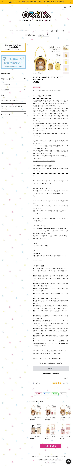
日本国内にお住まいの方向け (51, 374)
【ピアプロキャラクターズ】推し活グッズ (12, 107)
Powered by (48, 462)
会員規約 (63, 456)
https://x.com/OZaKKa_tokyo (46, 168)
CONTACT (44, 31)
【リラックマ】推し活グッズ (9, 101)
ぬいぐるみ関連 (5, 84)
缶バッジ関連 (5, 90)
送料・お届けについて (57, 31)
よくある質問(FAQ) (29, 35)
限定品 (3, 95)
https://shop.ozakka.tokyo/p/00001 (44, 161)
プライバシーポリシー (36, 456)
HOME (11, 31)
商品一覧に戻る (50, 446)
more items (35, 31)
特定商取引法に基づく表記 (52, 456)
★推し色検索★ (5, 114)
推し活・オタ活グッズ (7, 79)
